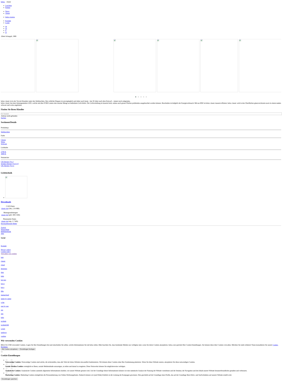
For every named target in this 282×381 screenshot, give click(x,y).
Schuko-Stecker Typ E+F (10, 164)
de (6, 27)
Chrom (3, 140)
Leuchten (8, 6)
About (7, 13)
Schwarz (4, 144)
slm (2, 314)
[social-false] (12, 364)
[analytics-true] (7, 369)
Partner (7, 8)
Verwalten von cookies (9, 254)
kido (2, 276)
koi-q (3, 284)
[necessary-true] (7, 360)
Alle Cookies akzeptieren (10, 349)
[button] (135, 97)
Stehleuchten (5, 132)
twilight (3, 321)
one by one (5, 306)
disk (2, 272)
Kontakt (8, 21)
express (10, 17)
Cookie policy (6, 252)
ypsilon (3, 336)
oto (2, 310)
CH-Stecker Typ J (7, 162)
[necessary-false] (12, 360)
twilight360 (5, 325)
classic (3, 261)
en (6, 28)
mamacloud (5, 295)
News (7, 11)
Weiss (3, 142)
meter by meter (6, 299)
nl (6, 32)
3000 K (3, 154)
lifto (2, 291)
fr (5, 30)
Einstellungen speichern (9, 379)
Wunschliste (5, 230)
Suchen (3, 118)
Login (7, 23)
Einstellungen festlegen (27, 349)
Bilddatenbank (6, 232)
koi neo (3, 280)
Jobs (2, 234)
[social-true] (7, 364)
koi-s (2, 287)
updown (4, 332)
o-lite (2, 302)
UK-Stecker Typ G (7, 166)
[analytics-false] (12, 369)
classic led (4, 208)
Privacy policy (6, 250)
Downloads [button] (6, 202)
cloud (3, 265)
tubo (2, 317)
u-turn (3, 329)
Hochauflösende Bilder (9, 224)
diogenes (4, 269)
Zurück (3, 228)
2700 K (3, 152)
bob (2, 257)
